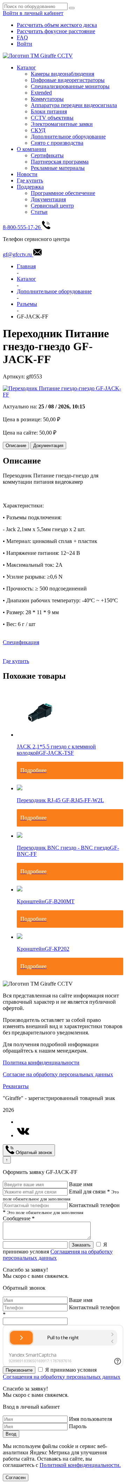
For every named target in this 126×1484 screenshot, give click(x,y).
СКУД (38, 130)
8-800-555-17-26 (22, 227)
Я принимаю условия (58, 1251)
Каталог (26, 67)
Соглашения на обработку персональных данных (61, 1377)
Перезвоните (19, 1370)
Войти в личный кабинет (33, 13)
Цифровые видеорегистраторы (68, 80)
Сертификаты (47, 155)
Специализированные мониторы (70, 86)
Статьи (39, 212)
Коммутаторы (47, 99)
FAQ (22, 37)
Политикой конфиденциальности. (80, 1465)
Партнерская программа (60, 162)
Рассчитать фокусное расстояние (56, 31)
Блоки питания (49, 111)
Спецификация (21, 642)
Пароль (77, 1426)
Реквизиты (16, 1086)
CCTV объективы (52, 118)
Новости (27, 174)
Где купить (30, 180)
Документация (48, 199)
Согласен (16, 1477)
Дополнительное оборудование (68, 137)
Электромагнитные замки (62, 124)
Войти (24, 44)
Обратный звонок (33, 1152)
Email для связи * (89, 1192)
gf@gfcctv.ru (18, 254)
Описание (16, 445)
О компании (31, 149)
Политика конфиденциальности (41, 1062)
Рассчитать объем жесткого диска (57, 25)
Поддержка (30, 187)
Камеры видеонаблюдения (62, 74)
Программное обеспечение (63, 193)
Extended (41, 93)
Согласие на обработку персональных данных (58, 1074)
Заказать (81, 1245)
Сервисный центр (52, 206)
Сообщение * (19, 1218)
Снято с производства (57, 143)
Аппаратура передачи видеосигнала (74, 105)
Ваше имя (80, 1184)
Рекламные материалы (58, 168)
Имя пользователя (90, 1419)
